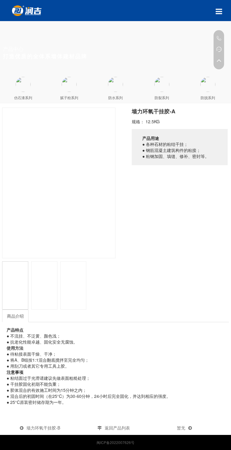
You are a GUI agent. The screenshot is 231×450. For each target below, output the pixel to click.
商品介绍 (15, 316)
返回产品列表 (117, 428)
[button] (108, 183)
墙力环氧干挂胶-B (43, 428)
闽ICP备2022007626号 (115, 442)
